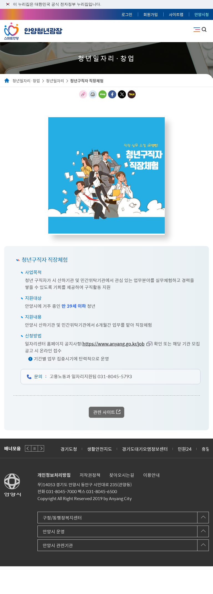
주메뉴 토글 (197, 29)
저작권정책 (90, 474)
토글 (204, 29)
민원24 (185, 448)
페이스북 (112, 94)
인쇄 (93, 94)
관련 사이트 (104, 412)
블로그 (102, 94)
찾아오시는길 (121, 474)
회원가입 (150, 14)
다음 (41, 448)
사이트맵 (176, 14)
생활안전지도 (99, 448)
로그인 (126, 14)
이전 (28, 448)
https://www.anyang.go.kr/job (113, 344)
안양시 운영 (54, 531)
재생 (34, 448)
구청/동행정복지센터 (62, 517)
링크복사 (83, 94)
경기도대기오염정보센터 (145, 448)
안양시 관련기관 (58, 545)
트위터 (122, 94)
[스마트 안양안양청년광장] (33, 30)
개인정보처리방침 (54, 474)
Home (7, 81)
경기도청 (68, 448)
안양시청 (201, 14)
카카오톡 (132, 94)
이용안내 (151, 474)
